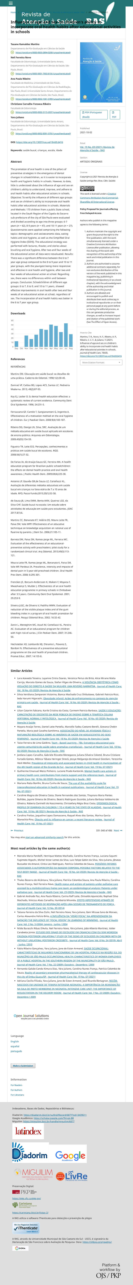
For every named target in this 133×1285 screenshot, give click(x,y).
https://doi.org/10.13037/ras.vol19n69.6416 (39, 142)
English (15, 1041)
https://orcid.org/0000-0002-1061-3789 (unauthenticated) (43, 98)
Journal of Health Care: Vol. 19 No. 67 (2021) (89, 767)
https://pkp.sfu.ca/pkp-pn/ (26, 1198)
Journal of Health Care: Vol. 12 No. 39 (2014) (40, 908)
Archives (25, 12)
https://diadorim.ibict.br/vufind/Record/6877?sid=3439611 (55, 1114)
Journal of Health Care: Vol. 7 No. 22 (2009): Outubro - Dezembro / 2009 (55, 964)
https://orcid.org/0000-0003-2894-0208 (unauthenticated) (43, 52)
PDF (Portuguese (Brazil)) (92, 114)
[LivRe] (76, 1180)
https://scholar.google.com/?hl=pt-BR (54, 1118)
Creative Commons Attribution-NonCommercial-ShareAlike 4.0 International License (99, 197)
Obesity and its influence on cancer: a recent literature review (69, 819)
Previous (18, 830)
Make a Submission (23, 1065)
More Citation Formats (93, 362)
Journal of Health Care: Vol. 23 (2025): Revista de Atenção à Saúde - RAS (73, 892)
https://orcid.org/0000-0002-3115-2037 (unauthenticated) (43, 112)
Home (14, 12)
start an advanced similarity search (44, 837)
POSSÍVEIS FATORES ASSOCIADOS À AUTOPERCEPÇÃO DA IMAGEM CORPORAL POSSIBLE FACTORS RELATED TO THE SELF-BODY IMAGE (68, 867)
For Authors (16, 1090)
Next (116, 830)
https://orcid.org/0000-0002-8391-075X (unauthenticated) (43, 133)
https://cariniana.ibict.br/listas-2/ (30, 1212)
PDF (114, 116)
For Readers (16, 1085)
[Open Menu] (10, 3)
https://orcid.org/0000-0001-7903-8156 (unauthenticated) (43, 73)
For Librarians (17, 1094)
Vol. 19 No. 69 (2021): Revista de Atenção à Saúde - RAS (59, 12)
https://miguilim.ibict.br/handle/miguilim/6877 (48, 1121)
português (16, 1051)
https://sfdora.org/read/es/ (97, 1242)
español (15, 1046)
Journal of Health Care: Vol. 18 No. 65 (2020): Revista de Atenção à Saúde (70, 738)
